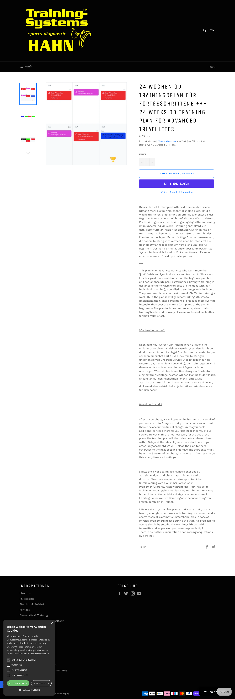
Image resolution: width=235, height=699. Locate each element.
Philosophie (26, 598)
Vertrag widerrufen (215, 691)
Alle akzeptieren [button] (18, 683)
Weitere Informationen (38, 653)
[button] (29, 689)
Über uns (25, 593)
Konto (213, 67)
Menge (142, 154)
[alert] (29, 658)
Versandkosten (167, 141)
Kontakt (24, 609)
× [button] (52, 623)
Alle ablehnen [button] (41, 683)
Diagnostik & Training (33, 615)
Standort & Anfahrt (31, 604)
